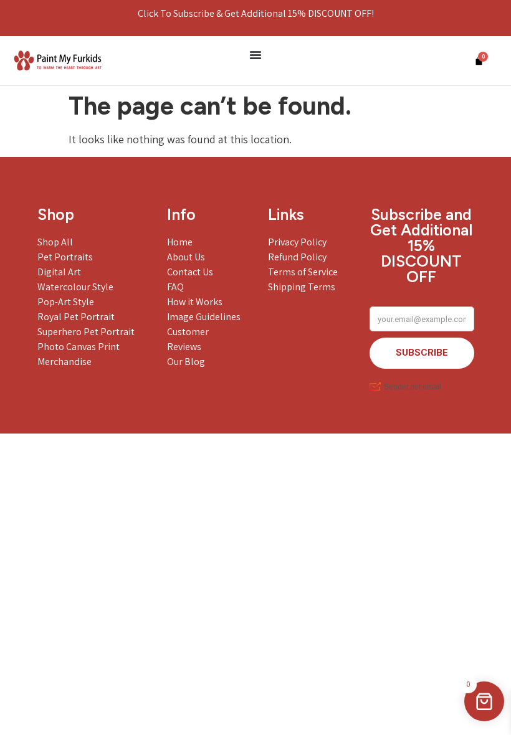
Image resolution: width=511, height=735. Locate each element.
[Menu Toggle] (255, 55)
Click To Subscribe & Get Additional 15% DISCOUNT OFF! (256, 13)
